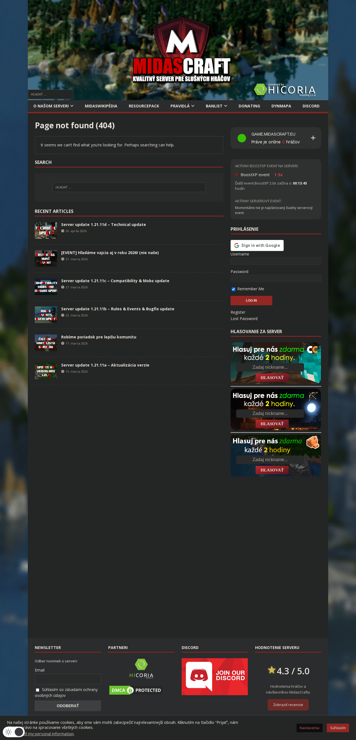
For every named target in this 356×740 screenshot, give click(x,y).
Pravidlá (180, 106)
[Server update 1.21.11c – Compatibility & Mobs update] (46, 291)
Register (238, 312)
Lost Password (244, 318)
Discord (311, 106)
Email (39, 670)
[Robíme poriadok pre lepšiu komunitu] (46, 347)
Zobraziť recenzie (288, 704)
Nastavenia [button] (309, 727)
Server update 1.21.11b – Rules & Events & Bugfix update (117, 308)
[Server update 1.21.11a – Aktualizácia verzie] (46, 375)
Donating (249, 106)
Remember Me (250, 288)
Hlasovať (272, 377)
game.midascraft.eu (273, 134)
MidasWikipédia (101, 106)
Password (239, 271)
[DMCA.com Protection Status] (136, 692)
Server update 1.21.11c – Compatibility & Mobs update (115, 280)
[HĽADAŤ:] (50, 94)
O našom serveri (51, 106)
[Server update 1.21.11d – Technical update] (46, 235)
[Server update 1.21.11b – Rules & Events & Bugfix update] (46, 319)
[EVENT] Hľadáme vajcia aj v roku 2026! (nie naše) (110, 252)
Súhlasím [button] (338, 727)
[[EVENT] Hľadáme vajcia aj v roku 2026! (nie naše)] (46, 263)
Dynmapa (281, 106)
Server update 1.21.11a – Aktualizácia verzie (105, 365)
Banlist (214, 106)
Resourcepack (144, 106)
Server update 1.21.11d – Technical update (103, 224)
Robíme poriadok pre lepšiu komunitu (98, 337)
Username (240, 254)
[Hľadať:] (129, 187)
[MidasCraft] (178, 97)
